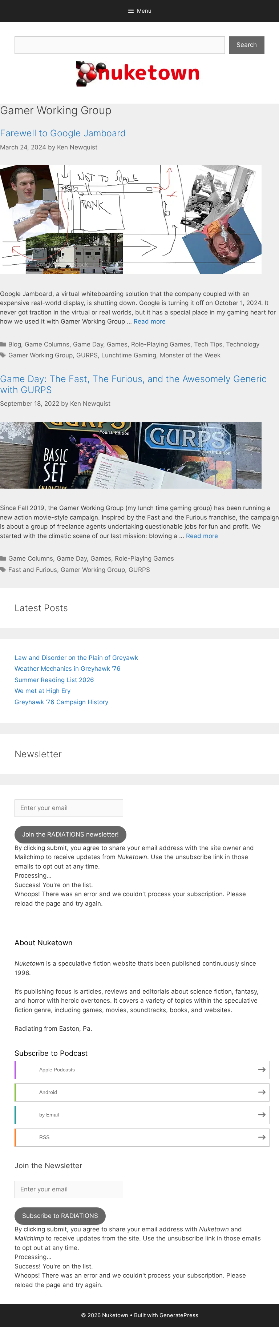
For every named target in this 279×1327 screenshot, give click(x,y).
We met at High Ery (42, 690)
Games (117, 344)
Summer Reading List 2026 (54, 679)
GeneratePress (178, 1315)
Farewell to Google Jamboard (63, 133)
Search (246, 44)
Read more (150, 321)
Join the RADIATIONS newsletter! (70, 834)
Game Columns (47, 344)
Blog (14, 344)
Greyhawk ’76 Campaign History (61, 702)
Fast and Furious (32, 569)
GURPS (87, 355)
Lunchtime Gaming (128, 355)
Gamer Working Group (40, 355)
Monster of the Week (190, 355)
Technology (242, 344)
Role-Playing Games (160, 344)
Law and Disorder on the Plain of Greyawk (76, 657)
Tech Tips (208, 344)
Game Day (88, 344)
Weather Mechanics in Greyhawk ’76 (68, 668)
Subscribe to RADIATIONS (60, 1215)
